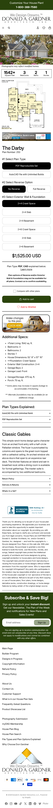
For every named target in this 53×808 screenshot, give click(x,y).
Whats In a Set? (9, 491)
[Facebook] (6, 803)
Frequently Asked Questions (16, 704)
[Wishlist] (44, 28)
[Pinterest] (35, 803)
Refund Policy (9, 669)
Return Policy (8, 478)
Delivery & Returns (10, 485)
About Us (7, 683)
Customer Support (11, 693)
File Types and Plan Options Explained (21, 739)
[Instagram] (11, 803)
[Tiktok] (20, 803)
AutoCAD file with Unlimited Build (17, 413)
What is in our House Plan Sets (17, 699)
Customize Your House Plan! (26, 3)
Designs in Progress (12, 658)
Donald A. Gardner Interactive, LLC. (25, 795)
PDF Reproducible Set (12, 419)
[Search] (9, 28)
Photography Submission (15, 718)
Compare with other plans (28, 291)
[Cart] (50, 28)
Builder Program (10, 653)
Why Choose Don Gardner (15, 744)
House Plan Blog (10, 729)
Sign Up (42, 622)
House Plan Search (11, 734)
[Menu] (3, 28)
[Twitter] (25, 803)
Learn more (26, 269)
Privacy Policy (9, 674)
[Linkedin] (30, 803)
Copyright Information (13, 663)
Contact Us (7, 688)
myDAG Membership (12, 723)
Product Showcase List (13, 709)
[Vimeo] (39, 803)
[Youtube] (15, 803)
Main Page (7, 648)
